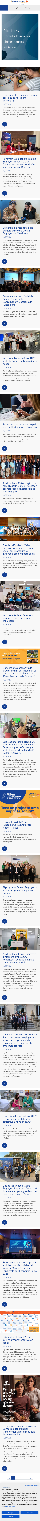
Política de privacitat (31, 1485)
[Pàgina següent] (31, 1478)
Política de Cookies (10, 1506)
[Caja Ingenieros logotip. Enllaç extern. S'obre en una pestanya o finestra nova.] (6, 1487)
